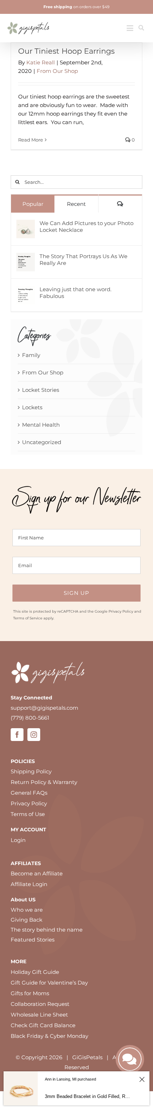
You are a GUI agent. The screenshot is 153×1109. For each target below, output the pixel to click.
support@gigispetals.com (44, 707)
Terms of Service (27, 618)
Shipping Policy (31, 771)
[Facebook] (17, 734)
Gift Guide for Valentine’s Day (49, 982)
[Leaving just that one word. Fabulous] (25, 290)
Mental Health (41, 424)
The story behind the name (47, 929)
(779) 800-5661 (30, 717)
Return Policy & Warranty (44, 782)
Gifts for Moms (30, 993)
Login (18, 840)
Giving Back (26, 919)
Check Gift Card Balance (43, 1025)
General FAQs (29, 792)
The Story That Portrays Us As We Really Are (83, 259)
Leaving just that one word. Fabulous (75, 292)
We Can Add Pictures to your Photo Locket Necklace (86, 226)
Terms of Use (28, 814)
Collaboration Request (40, 1004)
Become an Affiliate (37, 873)
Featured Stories (32, 939)
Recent (76, 204)
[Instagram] (33, 734)
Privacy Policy (121, 611)
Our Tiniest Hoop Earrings (66, 51)
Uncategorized (41, 442)
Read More (30, 140)
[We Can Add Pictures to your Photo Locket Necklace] (25, 224)
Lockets (32, 407)
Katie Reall (40, 62)
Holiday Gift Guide (35, 972)
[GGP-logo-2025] (28, 19)
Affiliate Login (29, 884)
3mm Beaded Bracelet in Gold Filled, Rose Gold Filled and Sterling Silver (88, 1096)
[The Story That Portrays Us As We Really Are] (25, 257)
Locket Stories (40, 389)
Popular (32, 204)
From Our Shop (57, 71)
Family (31, 355)
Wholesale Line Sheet (39, 1014)
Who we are (27, 909)
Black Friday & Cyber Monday (49, 1036)
